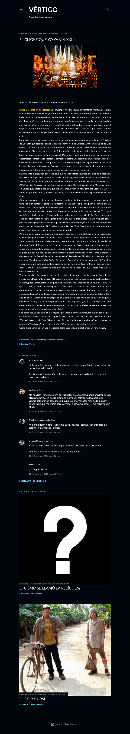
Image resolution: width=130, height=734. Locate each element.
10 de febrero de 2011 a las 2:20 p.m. (44, 432)
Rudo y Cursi (32, 698)
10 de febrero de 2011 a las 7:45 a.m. (44, 381)
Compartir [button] (24, 339)
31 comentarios (38, 594)
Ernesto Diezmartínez (38, 441)
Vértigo (43, 10)
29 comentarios (38, 704)
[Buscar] (109, 9)
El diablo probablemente (39, 420)
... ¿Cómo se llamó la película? (49, 588)
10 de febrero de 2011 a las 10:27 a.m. (45, 411)
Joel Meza (33, 390)
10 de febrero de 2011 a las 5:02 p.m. (44, 456)
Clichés (32, 344)
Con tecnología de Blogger (67, 724)
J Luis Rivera (34, 360)
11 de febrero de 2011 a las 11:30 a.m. (45, 474)
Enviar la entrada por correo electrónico (48, 339)
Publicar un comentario (32, 481)
